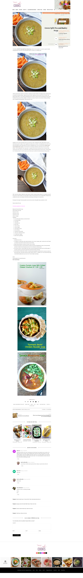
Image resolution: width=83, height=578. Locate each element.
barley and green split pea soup (18, 404)
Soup (37, 404)
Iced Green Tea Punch (27, 439)
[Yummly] (36, 402)
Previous (13, 432)
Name (14, 530)
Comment (14, 523)
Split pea (48, 404)
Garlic (32, 404)
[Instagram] (66, 4)
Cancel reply (37, 518)
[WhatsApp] (38, 402)
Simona (18, 450)
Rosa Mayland (20, 487)
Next (51, 432)
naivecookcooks (51, 44)
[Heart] (60, 4)
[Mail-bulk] (62, 4)
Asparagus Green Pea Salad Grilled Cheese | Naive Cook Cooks (26, 504)
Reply (18, 458)
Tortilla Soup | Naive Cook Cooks (21, 513)
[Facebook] (64, 4)
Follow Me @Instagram (5, 563)
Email (27, 530)
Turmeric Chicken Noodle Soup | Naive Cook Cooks (24, 508)
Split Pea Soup (32, 405)
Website (40, 530)
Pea (34, 404)
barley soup (27, 404)
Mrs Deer (19, 470)
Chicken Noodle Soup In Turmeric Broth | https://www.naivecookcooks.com (28, 499)
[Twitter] (30, 402)
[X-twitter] (69, 4)
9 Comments (61, 44)
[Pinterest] (67, 4)
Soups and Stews (42, 404)
